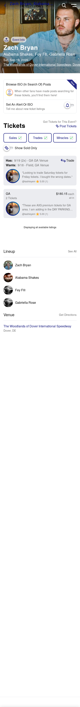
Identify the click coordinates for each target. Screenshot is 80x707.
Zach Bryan (20, 47)
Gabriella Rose (62, 54)
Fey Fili (41, 54)
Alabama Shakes (18, 54)
